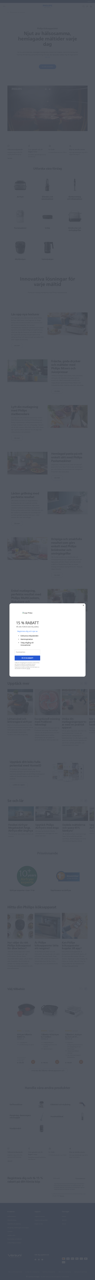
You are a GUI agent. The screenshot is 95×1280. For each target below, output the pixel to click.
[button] (84, 605)
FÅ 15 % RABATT (27, 658)
